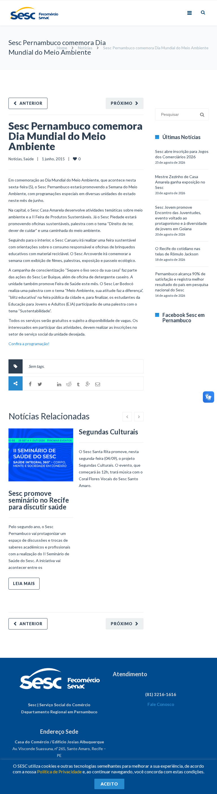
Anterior (30, 103)
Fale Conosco (160, 704)
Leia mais (24, 583)
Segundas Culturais (108, 432)
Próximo (122, 103)
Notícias (85, 47)
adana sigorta (187, 72)
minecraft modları (159, 72)
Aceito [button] (109, 783)
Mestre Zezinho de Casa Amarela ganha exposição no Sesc (180, 182)
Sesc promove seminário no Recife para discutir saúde (38, 500)
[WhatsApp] (49, 384)
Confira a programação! (28, 343)
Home (62, 47)
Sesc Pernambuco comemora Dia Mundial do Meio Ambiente (75, 135)
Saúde (28, 159)
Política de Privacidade (59, 771)
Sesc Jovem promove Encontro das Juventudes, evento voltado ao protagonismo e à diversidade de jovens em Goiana (181, 218)
